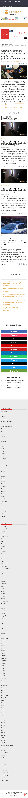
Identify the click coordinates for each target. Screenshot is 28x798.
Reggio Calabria (5, 695)
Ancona (3, 491)
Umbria (3, 436)
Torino (11, 61)
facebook (15, 331)
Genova (3, 474)
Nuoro (3, 653)
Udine (2, 737)
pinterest (15, 349)
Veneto (3, 424)
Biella (2, 554)
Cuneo (3, 588)
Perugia (3, 494)
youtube (15, 346)
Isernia (3, 613)
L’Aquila (3, 499)
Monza (3, 646)
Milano (3, 476)
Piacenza (3, 678)
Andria (3, 531)
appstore (15, 367)
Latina (2, 618)
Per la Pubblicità (16, 1)
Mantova (3, 636)
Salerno (3, 708)
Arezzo (3, 534)
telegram (15, 360)
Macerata (3, 633)
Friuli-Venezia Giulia (6, 426)
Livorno (3, 626)
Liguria (3, 416)
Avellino (3, 541)
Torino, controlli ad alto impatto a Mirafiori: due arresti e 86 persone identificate (12, 308)
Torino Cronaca (17, 61)
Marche (3, 434)
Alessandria (4, 529)
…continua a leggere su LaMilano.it (11, 107)
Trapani (3, 733)
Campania (3, 446)
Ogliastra (3, 656)
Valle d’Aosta (4, 411)
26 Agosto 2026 (5, 247)
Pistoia (3, 683)
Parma (2, 665)
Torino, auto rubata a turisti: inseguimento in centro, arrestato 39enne (21, 34)
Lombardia (4, 419)
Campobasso (4, 501)
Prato (2, 688)
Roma (2, 496)
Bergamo (3, 551)
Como (2, 579)
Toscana (3, 431)
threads (15, 342)
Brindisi (3, 561)
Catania (3, 574)
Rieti (2, 700)
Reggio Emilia (4, 698)
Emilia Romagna (5, 429)
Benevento (4, 549)
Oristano (3, 660)
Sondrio (3, 720)
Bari (2, 506)
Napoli (3, 504)
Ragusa (3, 690)
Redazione (9, 1)
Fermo (3, 593)
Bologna (3, 486)
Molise (3, 444)
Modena (3, 643)
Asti (2, 539)
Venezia (3, 481)
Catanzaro (3, 511)
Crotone (3, 586)
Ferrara (3, 596)
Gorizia (3, 606)
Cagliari (3, 516)
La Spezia (3, 616)
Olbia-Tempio (4, 658)
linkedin (15, 353)
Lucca (2, 631)
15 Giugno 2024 (5, 61)
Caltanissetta (4, 564)
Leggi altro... (4, 264)
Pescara (3, 675)
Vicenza (3, 755)
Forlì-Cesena (4, 601)
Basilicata (3, 451)
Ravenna (3, 693)
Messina (3, 648)
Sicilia (2, 456)
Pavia (2, 668)
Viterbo (3, 757)
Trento (3, 479)
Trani (2, 730)
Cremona (3, 583)
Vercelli (3, 747)
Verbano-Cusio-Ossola (7, 745)
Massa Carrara (4, 638)
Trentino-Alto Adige (6, 421)
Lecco (2, 623)
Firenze (3, 489)
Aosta (2, 469)
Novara (3, 651)
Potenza (3, 509)
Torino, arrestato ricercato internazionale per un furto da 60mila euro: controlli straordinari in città (13, 241)
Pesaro (3, 673)
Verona (3, 750)
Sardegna (3, 459)
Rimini (2, 703)
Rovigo (3, 705)
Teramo (3, 725)
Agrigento (3, 526)
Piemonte (3, 414)
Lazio (2, 439)
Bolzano (3, 556)
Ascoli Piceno (4, 536)
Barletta (3, 544)
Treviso (3, 735)
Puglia (3, 449)
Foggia (3, 598)
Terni (2, 728)
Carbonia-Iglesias (5, 569)
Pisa (2, 680)
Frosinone (3, 603)
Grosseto (3, 608)
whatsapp (15, 356)
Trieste (3, 484)
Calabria (3, 454)
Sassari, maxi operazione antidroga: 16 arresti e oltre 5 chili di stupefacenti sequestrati (13, 283)
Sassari (3, 710)
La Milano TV (4, 4)
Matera (3, 641)
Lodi (2, 628)
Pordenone (4, 685)
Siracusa (3, 718)
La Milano (3, 1)
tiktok (15, 363)
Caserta (3, 571)
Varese (3, 742)
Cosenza (3, 581)
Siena (2, 715)
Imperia (3, 611)
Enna (2, 591)
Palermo (3, 514)
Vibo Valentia (4, 752)
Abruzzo (3, 441)
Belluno (3, 546)
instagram (15, 335)
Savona (3, 713)
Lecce (2, 621)
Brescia (3, 559)
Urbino (3, 740)
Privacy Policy (5, 780)
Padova (3, 663)
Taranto (3, 723)
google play (15, 371)
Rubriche (3, 778)
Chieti (2, 576)
